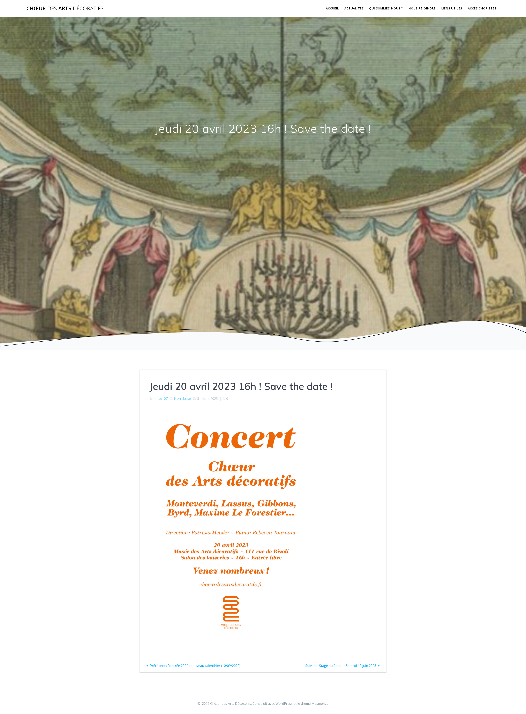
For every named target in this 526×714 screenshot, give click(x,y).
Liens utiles (451, 8)
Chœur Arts (64, 8)
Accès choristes (482, 8)
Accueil (332, 8)
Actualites (354, 8)
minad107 (160, 398)
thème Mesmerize (315, 703)
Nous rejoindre (422, 8)
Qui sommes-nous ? (386, 8)
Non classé (182, 398)
